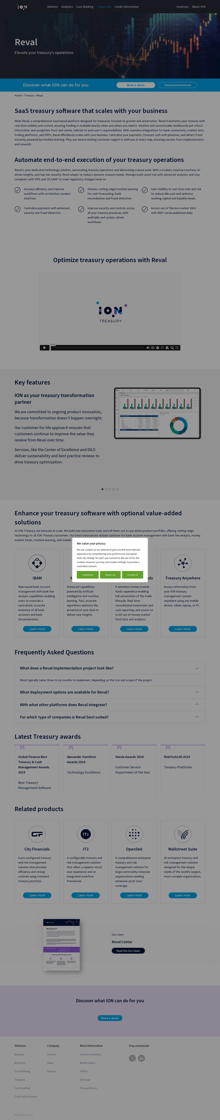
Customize (87, 574)
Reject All (110, 574)
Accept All (132, 574)
